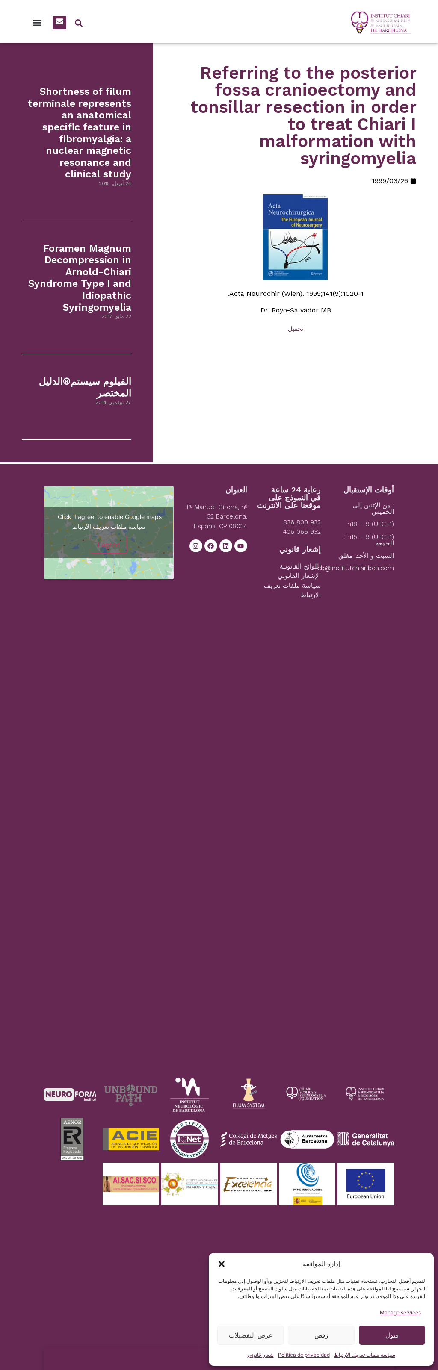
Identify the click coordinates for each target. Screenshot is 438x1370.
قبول (392, 1335)
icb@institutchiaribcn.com (355, 568)
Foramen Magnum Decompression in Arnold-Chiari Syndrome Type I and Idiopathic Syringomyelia (79, 278)
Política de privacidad (304, 1355)
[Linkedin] (225, 545)
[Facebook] (210, 545)
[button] (221, 1264)
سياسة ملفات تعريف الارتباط (364, 1355)
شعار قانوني (261, 1355)
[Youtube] (240, 545)
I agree (109, 544)
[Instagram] (195, 545)
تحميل (295, 328)
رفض (321, 1335)
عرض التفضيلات (250, 1335)
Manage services (400, 1312)
